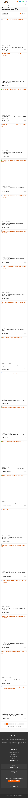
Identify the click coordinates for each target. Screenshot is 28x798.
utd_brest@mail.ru (14, 772)
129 (20, 724)
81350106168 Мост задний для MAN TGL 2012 (13, 400)
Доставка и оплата (14, 756)
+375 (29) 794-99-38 (14, 767)
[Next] (23, 724)
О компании (14, 754)
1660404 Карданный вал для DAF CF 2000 (12, 503)
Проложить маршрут (14, 780)
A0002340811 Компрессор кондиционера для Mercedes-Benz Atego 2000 (13, 715)
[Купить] (25, 50)
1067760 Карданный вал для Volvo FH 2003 (13, 469)
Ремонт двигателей (14, 752)
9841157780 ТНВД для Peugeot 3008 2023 (12, 47)
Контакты (14, 758)
